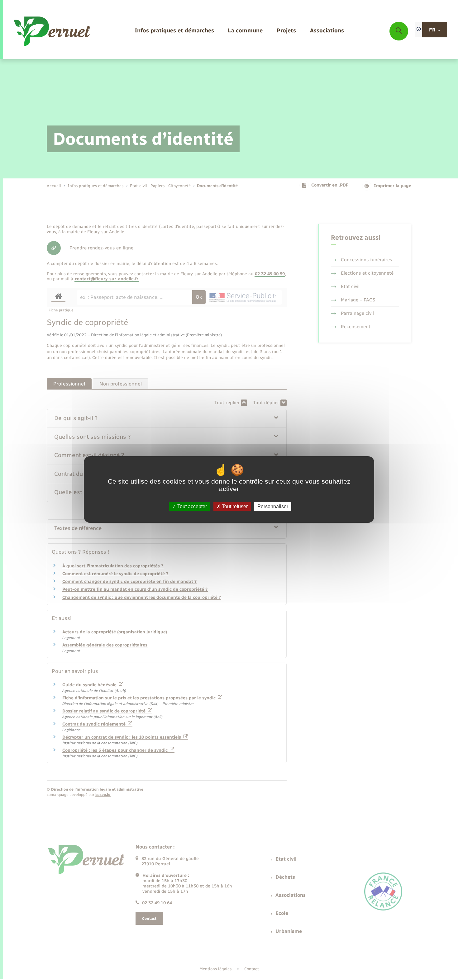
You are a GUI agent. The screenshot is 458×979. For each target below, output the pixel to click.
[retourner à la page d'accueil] (52, 31)
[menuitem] (174, 31)
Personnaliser (272, 506)
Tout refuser (234, 506)
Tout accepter (191, 506)
